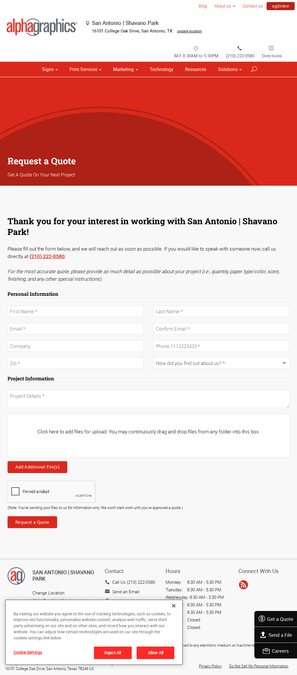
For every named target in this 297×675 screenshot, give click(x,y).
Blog (203, 6)
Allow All (155, 652)
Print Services (83, 69)
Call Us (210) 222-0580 (133, 582)
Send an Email (125, 591)
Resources (195, 69)
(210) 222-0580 (240, 56)
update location (189, 31)
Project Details (20, 387)
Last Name (162, 302)
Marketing (123, 69)
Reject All (112, 652)
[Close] (173, 605)
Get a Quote (280, 619)
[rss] (243, 585)
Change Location (48, 593)
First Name (17, 302)
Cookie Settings (28, 652)
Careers (280, 650)
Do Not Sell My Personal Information (258, 666)
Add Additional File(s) (37, 467)
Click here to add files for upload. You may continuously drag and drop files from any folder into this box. (148, 431)
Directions (272, 56)
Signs (48, 69)
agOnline (280, 6)
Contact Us (253, 6)
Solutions (228, 69)
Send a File (280, 635)
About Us (222, 6)
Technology (161, 69)
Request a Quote (32, 522)
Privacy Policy (210, 666)
